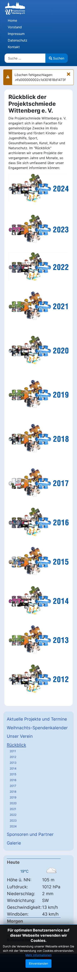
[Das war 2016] (38, 522)
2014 (13, 768)
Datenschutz (17, 40)
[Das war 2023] (38, 229)
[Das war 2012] (38, 679)
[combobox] (25, 58)
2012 (13, 757)
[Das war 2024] (38, 188)
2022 (13, 814)
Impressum (16, 34)
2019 (13, 797)
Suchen (58, 58)
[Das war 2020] (38, 350)
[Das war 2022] (38, 266)
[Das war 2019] (38, 394)
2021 (13, 809)
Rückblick (16, 744)
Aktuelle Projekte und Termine (37, 719)
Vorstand (15, 27)
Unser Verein (20, 736)
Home (12, 20)
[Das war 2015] (38, 561)
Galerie (14, 843)
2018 (13, 791)
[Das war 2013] (38, 639)
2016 (13, 780)
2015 (13, 774)
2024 (13, 826)
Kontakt (14, 47)
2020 (13, 803)
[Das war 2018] (38, 438)
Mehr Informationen (38, 955)
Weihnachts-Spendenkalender (37, 727)
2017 (13, 786)
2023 (13, 820)
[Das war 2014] (38, 600)
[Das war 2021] (38, 305)
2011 (13, 751)
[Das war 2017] (38, 482)
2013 (13, 762)
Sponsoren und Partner (30, 834)
